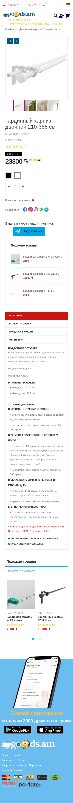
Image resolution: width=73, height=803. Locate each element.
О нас (5, 755)
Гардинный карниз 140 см (38, 290)
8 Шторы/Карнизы (51, 29)
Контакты (20, 755)
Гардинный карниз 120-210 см (41, 273)
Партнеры (35, 765)
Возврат (23, 760)
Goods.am (10, 29)
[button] (10, 41)
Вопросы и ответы (12, 765)
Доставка (7, 760)
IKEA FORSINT (15, 613)
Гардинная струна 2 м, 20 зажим (42, 256)
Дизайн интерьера (29, 29)
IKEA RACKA (45, 613)
